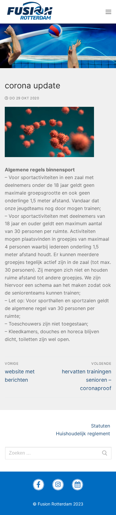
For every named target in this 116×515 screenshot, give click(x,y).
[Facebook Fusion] (39, 485)
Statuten (101, 426)
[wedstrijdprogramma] (78, 485)
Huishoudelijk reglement (84, 433)
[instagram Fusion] (58, 485)
